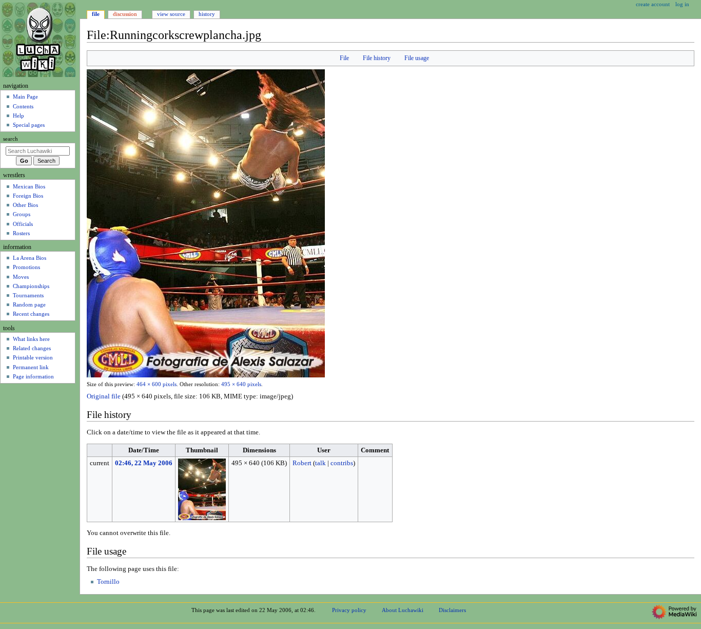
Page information (33, 376)
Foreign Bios (28, 196)
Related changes (32, 348)
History (207, 14)
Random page (29, 304)
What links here (31, 339)
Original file (104, 396)
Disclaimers (452, 610)
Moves (21, 277)
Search (10, 139)
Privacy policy (349, 610)
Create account (653, 4)
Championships (31, 286)
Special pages (29, 125)
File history (377, 58)
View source (171, 14)
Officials (23, 224)
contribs (341, 463)
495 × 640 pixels (241, 384)
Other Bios (25, 205)
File (344, 58)
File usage (416, 58)
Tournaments (28, 295)
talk (320, 463)
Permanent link (31, 367)
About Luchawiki (402, 610)
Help (18, 115)
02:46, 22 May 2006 (143, 463)
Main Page (25, 96)
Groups (21, 214)
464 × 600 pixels (157, 384)
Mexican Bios (29, 186)
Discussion (125, 14)
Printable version (33, 357)
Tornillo (108, 581)
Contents (23, 106)
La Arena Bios (29, 258)
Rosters (21, 233)
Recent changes (31, 314)
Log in (682, 4)
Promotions (26, 267)
